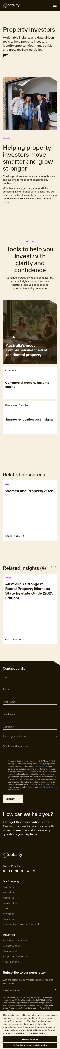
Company (7, 723)
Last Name (7, 710)
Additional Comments (12, 742)
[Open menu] (38, 5)
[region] (30, 1029)
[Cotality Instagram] (4, 871)
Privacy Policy (43, 766)
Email (5, 673)
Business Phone (9, 685)
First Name (7, 698)
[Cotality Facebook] (10, 871)
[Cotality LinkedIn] (16, 871)
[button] (55, 567)
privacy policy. (38, 1033)
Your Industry (8, 732)
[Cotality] (11, 5)
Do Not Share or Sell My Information (30, 1045)
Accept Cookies (30, 1039)
